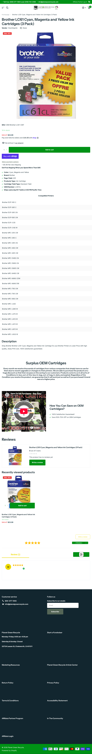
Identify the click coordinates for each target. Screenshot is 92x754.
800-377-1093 (10, 601)
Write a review (37, 462)
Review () (15, 554)
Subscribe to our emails (56, 601)
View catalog (3, 7)
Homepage (5, 14)
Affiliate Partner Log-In (80, 2)
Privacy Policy (53, 683)
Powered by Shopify (9, 750)
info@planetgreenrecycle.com (16, 604)
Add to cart (49, 150)
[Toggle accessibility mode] (89, 2)
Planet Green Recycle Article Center (62, 665)
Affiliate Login (7, 736)
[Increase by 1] (7, 148)
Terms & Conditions (10, 700)
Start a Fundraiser (54, 632)
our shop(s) (19, 143)
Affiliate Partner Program (12, 718)
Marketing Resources (11, 665)
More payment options (10, 162)
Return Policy (7, 683)
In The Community (55, 718)
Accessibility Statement (57, 700)
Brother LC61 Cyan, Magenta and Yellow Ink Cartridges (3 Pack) (18, 515)
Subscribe (55, 612)
